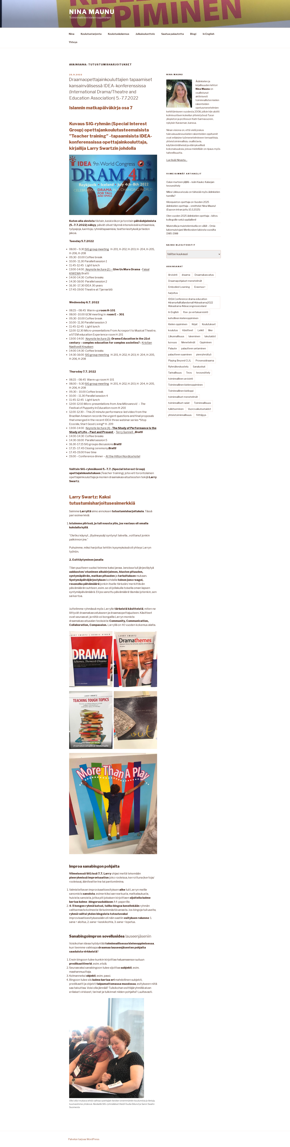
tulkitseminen (176, 408)
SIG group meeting (96, 249)
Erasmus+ (199, 286)
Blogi (193, 33)
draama (186, 274)
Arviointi (172, 274)
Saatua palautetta (172, 33)
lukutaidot (210, 336)
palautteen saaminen (180, 354)
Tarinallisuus (175, 372)
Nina (71, 33)
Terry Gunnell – (125, 432)
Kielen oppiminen (177, 324)
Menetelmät (188, 342)
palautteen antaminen (193, 348)
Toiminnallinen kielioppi (181, 390)
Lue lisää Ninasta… (176, 160)
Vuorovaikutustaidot (199, 408)
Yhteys (73, 42)
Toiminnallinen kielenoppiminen (185, 384)
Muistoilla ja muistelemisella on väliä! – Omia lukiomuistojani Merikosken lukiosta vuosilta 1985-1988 (191, 229)
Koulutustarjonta (91, 33)
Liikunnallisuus (176, 336)
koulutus (173, 330)
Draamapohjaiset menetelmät (185, 280)
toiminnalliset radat (179, 402)
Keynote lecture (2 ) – (99, 269)
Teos (189, 372)
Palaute (172, 348)
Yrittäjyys (201, 415)
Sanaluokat (199, 366)
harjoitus (173, 292)
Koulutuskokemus (118, 33)
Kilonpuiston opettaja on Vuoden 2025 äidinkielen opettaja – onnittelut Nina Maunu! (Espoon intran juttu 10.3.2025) (191, 206)
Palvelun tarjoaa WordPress (83, 1139)
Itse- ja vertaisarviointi (195, 312)
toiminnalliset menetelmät (183, 396)
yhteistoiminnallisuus (180, 415)
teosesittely (203, 372)
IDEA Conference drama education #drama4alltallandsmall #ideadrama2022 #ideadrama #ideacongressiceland (190, 302)
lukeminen (194, 336)
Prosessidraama (205, 360)
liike (210, 330)
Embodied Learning (179, 286)
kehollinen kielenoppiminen (183, 318)
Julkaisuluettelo (145, 33)
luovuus (172, 342)
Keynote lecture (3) (97, 338)
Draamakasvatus (204, 274)
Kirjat (195, 324)
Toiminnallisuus (202, 402)
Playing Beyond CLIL (179, 360)
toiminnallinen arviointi (180, 378)
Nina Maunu (92, 11)
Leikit (201, 330)
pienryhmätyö (203, 354)
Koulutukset (209, 324)
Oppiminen (206, 342)
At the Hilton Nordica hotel (123, 456)
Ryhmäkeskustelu (178, 366)
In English (208, 33)
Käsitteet (187, 330)
